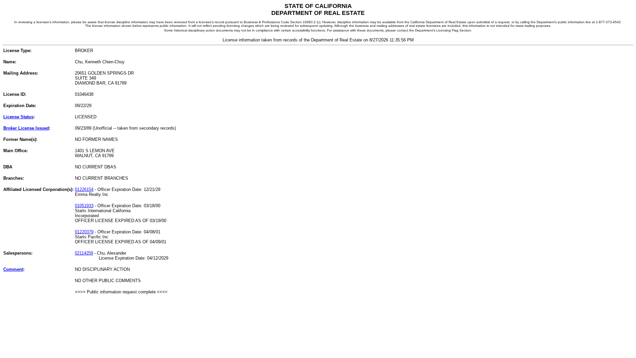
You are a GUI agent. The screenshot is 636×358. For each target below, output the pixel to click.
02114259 (84, 253)
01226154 (84, 189)
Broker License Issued (26, 128)
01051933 (84, 205)
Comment (13, 269)
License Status (18, 116)
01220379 (84, 231)
